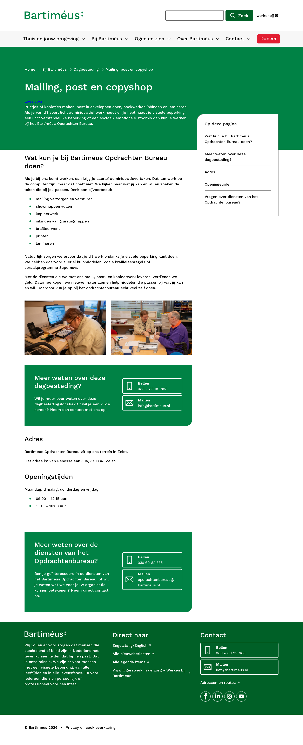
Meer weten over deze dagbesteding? (225, 157)
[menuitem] (54, 39)
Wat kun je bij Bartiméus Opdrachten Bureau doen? (228, 139)
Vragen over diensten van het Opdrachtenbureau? (231, 199)
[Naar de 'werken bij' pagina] (54, 15)
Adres (210, 172)
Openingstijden (218, 184)
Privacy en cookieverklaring (91, 727)
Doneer (270, 39)
